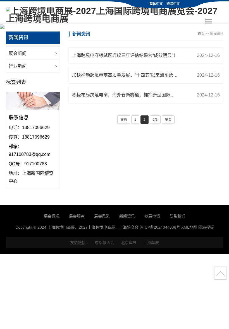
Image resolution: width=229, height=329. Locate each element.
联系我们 (177, 216)
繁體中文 (173, 4)
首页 (201, 34)
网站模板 (206, 227)
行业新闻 (33, 66)
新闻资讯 (216, 34)
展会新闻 (33, 53)
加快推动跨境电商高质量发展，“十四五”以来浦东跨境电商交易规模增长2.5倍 (147, 75)
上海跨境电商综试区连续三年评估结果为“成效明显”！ (146, 55)
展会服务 (77, 216)
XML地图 (189, 227)
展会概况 (51, 216)
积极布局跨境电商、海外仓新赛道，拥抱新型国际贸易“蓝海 (146, 95)
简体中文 (156, 4)
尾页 (168, 120)
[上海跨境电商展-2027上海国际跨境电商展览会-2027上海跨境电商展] (114, 15)
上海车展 (151, 242)
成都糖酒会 (104, 242)
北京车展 (129, 242)
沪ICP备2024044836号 (160, 227)
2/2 (155, 120)
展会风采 (102, 216)
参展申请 (152, 216)
